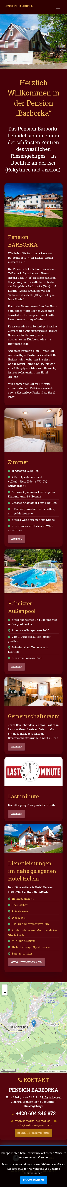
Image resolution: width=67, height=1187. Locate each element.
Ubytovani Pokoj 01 (53, 64)
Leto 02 (43, 64)
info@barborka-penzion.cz (35, 1125)
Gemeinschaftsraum (34, 716)
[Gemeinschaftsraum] (33, 691)
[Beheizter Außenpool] (33, 571)
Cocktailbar (20, 905)
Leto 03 (28, 64)
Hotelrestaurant (23, 898)
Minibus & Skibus (24, 941)
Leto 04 (18, 64)
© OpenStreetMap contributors (52, 1071)
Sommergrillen (22, 953)
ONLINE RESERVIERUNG (35, 1132)
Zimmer (18, 462)
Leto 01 (13, 64)
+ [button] (5, 987)
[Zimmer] (33, 430)
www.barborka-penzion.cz (32, 1121)
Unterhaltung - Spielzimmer (31, 947)
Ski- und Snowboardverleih (30, 924)
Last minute (23, 796)
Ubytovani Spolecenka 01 (38, 64)
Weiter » (16, 539)
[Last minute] (33, 771)
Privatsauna (20, 911)
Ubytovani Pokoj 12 (33, 64)
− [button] (5, 992)
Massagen (19, 917)
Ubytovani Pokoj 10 (48, 64)
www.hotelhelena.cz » (26, 962)
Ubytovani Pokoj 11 (23, 64)
